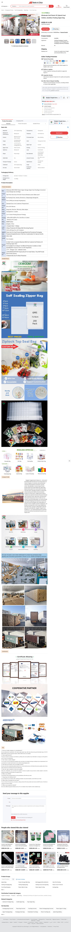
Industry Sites (48, 919)
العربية (51, 922)
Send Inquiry (45, 29)
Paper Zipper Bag (31, 901)
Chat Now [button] (56, 29)
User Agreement (43, 926)
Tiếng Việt (33, 923)
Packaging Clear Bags (20, 912)
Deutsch (41, 922)
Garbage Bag (55, 887)
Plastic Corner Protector (58, 884)
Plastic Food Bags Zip (45, 912)
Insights (38, 920)
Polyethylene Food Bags (33, 912)
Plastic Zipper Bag (33, 10)
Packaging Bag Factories (7, 908)
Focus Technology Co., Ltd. (26, 926)
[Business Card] (68, 127)
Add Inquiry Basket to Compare (20, 46)
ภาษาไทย (66, 922)
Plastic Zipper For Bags (61, 908)
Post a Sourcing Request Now (18, 820)
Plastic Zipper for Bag (40, 887)
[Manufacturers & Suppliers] (36, 2)
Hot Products (5, 919)
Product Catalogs (21, 879)
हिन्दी (62, 922)
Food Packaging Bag (18, 10)
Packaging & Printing (9, 10)
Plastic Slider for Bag (22, 887)
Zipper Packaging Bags (7, 912)
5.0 (55, 123)
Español (15, 922)
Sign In (43, 114)
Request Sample (64, 32)
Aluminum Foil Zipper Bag (7, 901)
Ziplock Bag (3, 882)
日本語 (58, 922)
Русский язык (31, 922)
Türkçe (29, 923)
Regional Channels (56, 919)
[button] (43, 123)
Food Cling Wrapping (5, 887)
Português (20, 922)
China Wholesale (34, 919)
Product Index (63, 919)
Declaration (50, 926)
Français (25, 922)
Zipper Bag (26, 10)
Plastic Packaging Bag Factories (46, 908)
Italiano (36, 922)
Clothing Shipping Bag (23, 884)
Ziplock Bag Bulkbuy (57, 912)
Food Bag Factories (32, 908)
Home (2, 10)
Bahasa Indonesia (40, 923)
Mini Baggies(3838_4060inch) (42, 882)
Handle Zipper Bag (20, 901)
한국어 (54, 922)
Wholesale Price (42, 919)
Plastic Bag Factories (20, 908)
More (2, 914)
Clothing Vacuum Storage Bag (42, 884)
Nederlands (46, 922)
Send (13, 817)
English (11, 922)
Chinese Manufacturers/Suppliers (23, 919)
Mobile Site (33, 920)
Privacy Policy (56, 926)
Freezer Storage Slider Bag (24, 882)
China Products (13, 919)
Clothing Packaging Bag (6, 884)
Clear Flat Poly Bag (57, 882)
